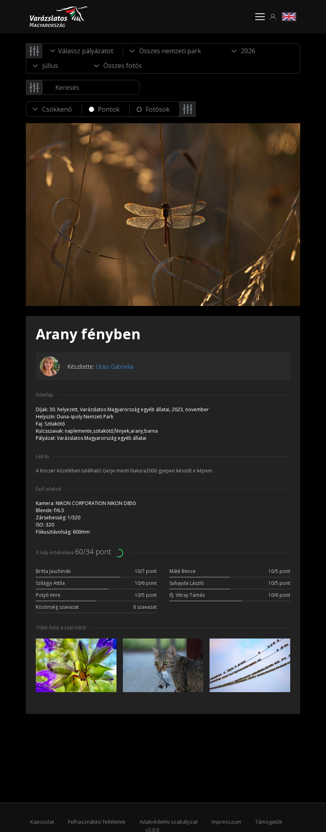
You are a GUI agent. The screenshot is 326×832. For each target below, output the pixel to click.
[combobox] (82, 51)
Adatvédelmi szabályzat (169, 821)
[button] (273, 17)
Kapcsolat (42, 821)
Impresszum (226, 821)
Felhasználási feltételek (97, 821)
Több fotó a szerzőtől (61, 627)
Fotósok (158, 109)
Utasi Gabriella (114, 366)
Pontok (109, 109)
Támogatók (268, 821)
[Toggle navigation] (260, 17)
